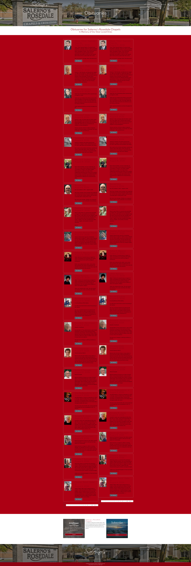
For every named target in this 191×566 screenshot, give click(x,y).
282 (95, 505)
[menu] (187, 4)
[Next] (97, 505)
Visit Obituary (78, 60)
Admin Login (100, 564)
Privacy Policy (91, 564)
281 (92, 505)
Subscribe (74, 534)
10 (87, 505)
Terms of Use (96, 564)
